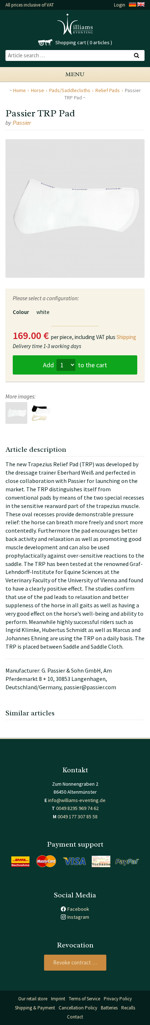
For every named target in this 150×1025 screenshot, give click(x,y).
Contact (75, 1017)
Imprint (58, 999)
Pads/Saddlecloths (69, 90)
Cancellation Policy (78, 1008)
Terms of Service (84, 999)
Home (19, 90)
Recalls (128, 1008)
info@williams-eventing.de (77, 800)
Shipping (126, 337)
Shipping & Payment (35, 1008)
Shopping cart (70, 42)
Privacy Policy (118, 999)
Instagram (78, 917)
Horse (37, 90)
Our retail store (32, 999)
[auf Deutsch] (132, 5)
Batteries (109, 1008)
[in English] (141, 5)
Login (119, 5)
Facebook (78, 909)
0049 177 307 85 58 (78, 816)
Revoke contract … (75, 962)
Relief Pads (107, 90)
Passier (22, 123)
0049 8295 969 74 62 (77, 808)
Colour (21, 312)
